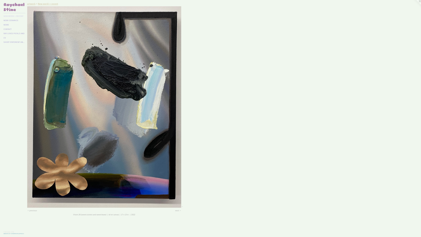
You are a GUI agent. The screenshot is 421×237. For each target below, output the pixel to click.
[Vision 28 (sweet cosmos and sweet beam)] (104, 107)
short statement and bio (14, 42)
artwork (31, 3)
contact (8, 29)
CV (5, 38)
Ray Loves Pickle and (14, 33)
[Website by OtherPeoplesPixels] (416, 4)
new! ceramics (11, 20)
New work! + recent (13, 16)
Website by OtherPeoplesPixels (14, 233)
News (6, 25)
